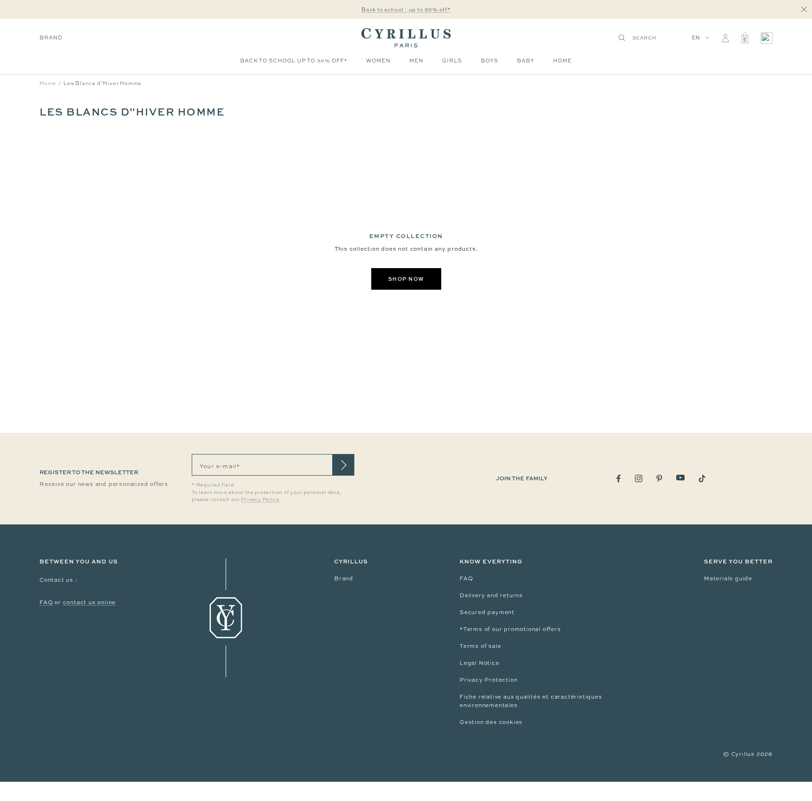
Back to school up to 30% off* (293, 60)
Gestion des (479, 722)
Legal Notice (480, 663)
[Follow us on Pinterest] (659, 478)
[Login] (725, 38)
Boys (489, 60)
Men (416, 60)
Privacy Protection (488, 680)
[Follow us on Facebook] (619, 479)
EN (696, 37)
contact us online (89, 602)
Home (562, 60)
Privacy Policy (260, 499)
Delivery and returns (491, 595)
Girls (452, 60)
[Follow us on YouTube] (680, 478)
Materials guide (728, 578)
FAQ (46, 602)
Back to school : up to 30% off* (406, 9)
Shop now (406, 278)
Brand (50, 37)
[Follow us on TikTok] (702, 478)
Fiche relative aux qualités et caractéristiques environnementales (531, 701)
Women (378, 60)
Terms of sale (480, 646)
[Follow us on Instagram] (638, 478)
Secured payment (487, 612)
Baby (525, 60)
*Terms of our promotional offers (510, 629)
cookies (511, 722)
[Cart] (745, 38)
